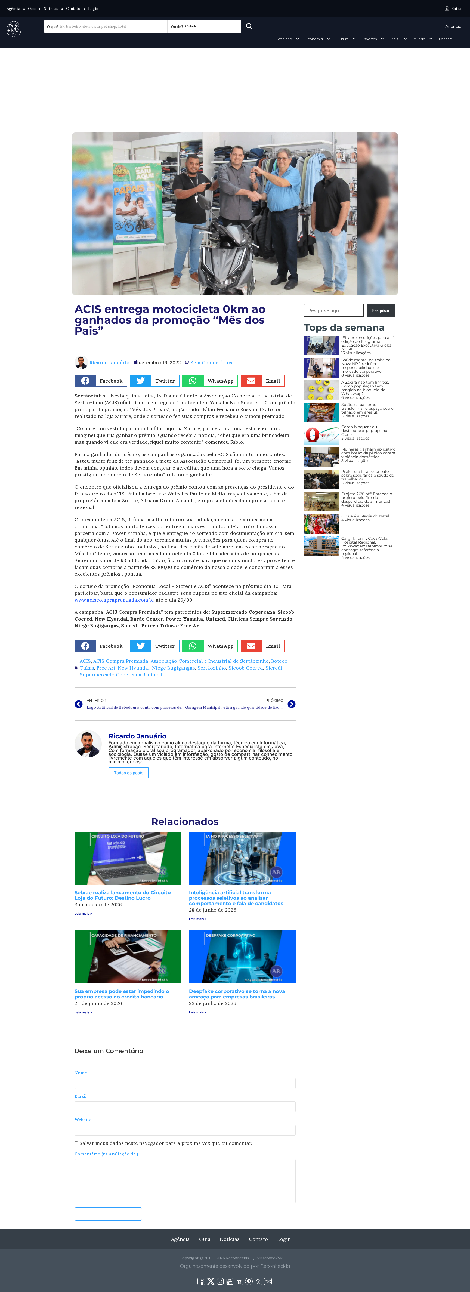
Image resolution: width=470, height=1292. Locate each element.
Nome (81, 1072)
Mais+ (395, 39)
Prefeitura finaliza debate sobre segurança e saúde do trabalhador (367, 475)
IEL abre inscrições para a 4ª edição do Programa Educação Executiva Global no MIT (367, 343)
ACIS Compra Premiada (120, 661)
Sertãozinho (211, 668)
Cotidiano (284, 39)
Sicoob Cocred (245, 668)
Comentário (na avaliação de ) (106, 1154)
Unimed (153, 674)
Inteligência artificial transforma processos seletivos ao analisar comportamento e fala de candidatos (236, 898)
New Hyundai (134, 668)
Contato (73, 8)
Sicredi (273, 668)
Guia (32, 8)
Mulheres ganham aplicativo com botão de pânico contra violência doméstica (368, 453)
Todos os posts (128, 772)
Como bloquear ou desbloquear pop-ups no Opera (364, 430)
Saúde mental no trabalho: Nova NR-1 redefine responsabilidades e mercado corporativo (366, 365)
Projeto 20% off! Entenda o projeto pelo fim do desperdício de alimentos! (366, 497)
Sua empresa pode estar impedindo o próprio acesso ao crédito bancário (122, 994)
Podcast (445, 39)
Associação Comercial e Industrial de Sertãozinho (210, 661)
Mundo (419, 39)
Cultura (342, 39)
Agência (13, 8)
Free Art (106, 668)
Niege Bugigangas (173, 668)
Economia (314, 39)
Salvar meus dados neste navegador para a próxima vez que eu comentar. (165, 1143)
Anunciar (454, 26)
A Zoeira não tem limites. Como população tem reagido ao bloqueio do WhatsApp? (365, 388)
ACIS (85, 661)
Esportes (369, 39)
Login (93, 8)
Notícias (51, 8)
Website (83, 1119)
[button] (101, 381)
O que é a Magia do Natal (365, 516)
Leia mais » (83, 913)
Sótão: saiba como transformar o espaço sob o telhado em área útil (367, 408)
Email (81, 1096)
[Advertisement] (235, 89)
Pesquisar (381, 310)
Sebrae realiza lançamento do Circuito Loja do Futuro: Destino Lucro (123, 895)
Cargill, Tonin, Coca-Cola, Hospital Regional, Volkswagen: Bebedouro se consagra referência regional (366, 546)
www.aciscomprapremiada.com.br (114, 600)
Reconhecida (275, 1266)
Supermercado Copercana (110, 674)
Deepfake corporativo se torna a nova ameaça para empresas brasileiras (237, 994)
